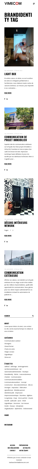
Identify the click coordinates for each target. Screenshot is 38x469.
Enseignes (8, 343)
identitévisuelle (9, 393)
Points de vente (10, 349)
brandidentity (9, 374)
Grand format (9, 346)
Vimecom (8, 357)
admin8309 (10, 70)
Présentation (23, 445)
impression (19, 393)
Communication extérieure (13, 274)
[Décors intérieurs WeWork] (19, 196)
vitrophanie (19, 406)
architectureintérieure (11, 369)
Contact (12, 450)
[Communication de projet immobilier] (19, 119)
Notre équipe (23, 450)
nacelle (7, 401)
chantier (7, 377)
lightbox (29, 395)
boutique (25, 372)
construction (9, 385)
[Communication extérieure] (19, 257)
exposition (15, 387)
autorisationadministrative (13, 372)
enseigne (8, 387)
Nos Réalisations (13, 448)
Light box (10, 74)
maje (15, 398)
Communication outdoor (12, 341)
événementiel (28, 409)
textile (7, 406)
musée (31, 398)
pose (19, 401)
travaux (12, 406)
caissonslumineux (25, 374)
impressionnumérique (12, 395)
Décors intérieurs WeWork (15, 224)
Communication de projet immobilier (15, 138)
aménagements (23, 366)
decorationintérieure (20, 385)
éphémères (18, 409)
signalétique (8, 403)
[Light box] (19, 46)
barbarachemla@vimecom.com (19, 462)
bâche (16, 374)
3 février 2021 (18, 70)
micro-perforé (23, 398)
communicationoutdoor (12, 382)
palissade (14, 401)
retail (24, 401)
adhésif (7, 366)
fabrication (23, 387)
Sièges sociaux (9, 352)
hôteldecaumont (19, 390)
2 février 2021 (18, 133)
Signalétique (8, 354)
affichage (14, 366)
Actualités (26, 448)
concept (23, 382)
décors (30, 385)
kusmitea (23, 395)
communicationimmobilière (13, 380)
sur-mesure (25, 403)
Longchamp (8, 398)
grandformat (9, 390)
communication (16, 377)
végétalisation (9, 409)
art (21, 369)
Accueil (12, 445)
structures (17, 403)
